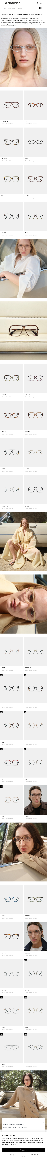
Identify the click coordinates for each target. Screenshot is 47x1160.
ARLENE (4, 158)
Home (4, 8)
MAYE (27, 158)
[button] (38, 3)
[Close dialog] (43, 1122)
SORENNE (4, 506)
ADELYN (4, 432)
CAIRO (27, 816)
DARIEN (4, 953)
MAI (26, 779)
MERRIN (28, 916)
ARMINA (27, 233)
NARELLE (28, 668)
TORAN (3, 990)
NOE (2, 816)
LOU (26, 121)
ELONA (3, 233)
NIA (26, 705)
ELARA (3, 469)
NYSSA (3, 394)
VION (3, 1064)
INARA (27, 195)
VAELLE (4, 195)
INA (26, 742)
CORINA (27, 432)
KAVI (2, 742)
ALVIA (3, 668)
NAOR (3, 1027)
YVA (2, 705)
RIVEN (3, 916)
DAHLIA (27, 990)
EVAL (26, 1027)
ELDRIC (27, 953)
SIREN (27, 506)
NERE (27, 1064)
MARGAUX (4, 121)
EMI (2, 779)
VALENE (27, 394)
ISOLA (27, 469)
